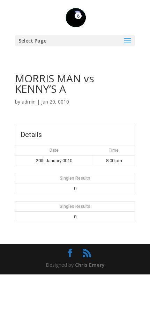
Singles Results (75, 178)
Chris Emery (90, 265)
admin (29, 101)
